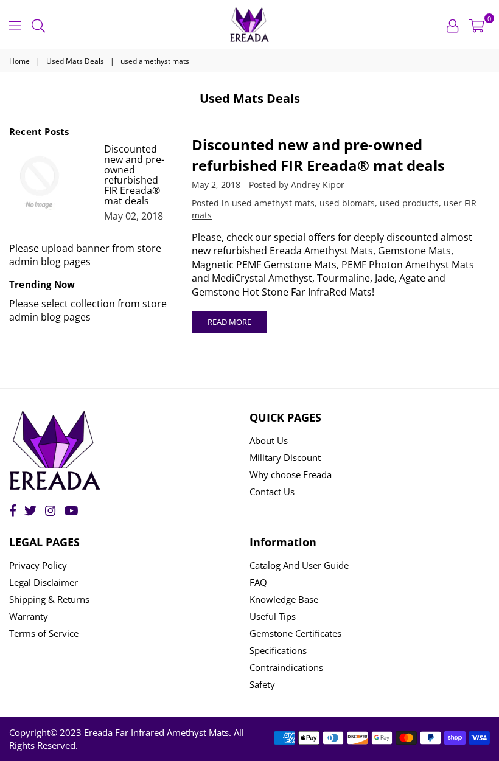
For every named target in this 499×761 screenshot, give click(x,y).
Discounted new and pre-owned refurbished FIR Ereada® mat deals (318, 154)
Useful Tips (273, 616)
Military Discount (285, 457)
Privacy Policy (38, 565)
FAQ (258, 582)
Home (19, 61)
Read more (229, 321)
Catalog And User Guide (299, 565)
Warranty (28, 616)
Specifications (278, 650)
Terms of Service (44, 633)
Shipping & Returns (49, 599)
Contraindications (286, 667)
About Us (269, 440)
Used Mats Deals (75, 61)
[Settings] (452, 24)
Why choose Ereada (291, 474)
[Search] (38, 24)
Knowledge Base (284, 599)
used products (409, 203)
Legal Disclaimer (43, 582)
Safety (262, 684)
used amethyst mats (273, 203)
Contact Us (272, 491)
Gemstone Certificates (295, 633)
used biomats (347, 203)
